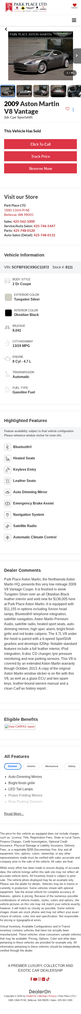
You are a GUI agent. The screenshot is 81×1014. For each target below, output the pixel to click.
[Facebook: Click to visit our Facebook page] (31, 979)
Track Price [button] (40, 156)
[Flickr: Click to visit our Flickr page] (43, 979)
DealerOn (31, 996)
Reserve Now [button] (40, 168)
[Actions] (73, 109)
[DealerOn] (40, 991)
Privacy (53, 996)
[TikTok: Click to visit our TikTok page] (48, 979)
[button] (6, 29)
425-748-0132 (44, 235)
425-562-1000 (24, 221)
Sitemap (42, 996)
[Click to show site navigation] (74, 20)
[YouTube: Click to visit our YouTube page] (35, 979)
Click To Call (40, 144)
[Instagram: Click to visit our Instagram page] (39, 979)
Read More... (14, 814)
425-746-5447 (44, 226)
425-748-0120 (24, 230)
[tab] (12, 766)
